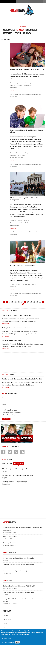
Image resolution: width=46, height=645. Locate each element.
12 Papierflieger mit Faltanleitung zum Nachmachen (18, 469)
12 (34, 302)
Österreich (13, 220)
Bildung (26, 220)
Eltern (12, 83)
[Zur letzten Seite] (23, 304)
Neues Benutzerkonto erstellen (12, 412)
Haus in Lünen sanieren (10, 536)
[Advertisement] (11, 362)
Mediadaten (7, 620)
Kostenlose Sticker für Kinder (11, 340)
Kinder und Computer (16, 157)
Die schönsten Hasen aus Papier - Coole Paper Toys (18, 592)
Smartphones (27, 85)
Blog (3, 463)
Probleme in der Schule (29, 284)
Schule (20, 220)
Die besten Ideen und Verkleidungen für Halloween (17, 475)
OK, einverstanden (8, 642)
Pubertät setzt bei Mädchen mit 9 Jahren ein (16, 315)
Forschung (19, 153)
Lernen (12, 153)
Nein (17, 642)
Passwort (5, 404)
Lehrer (18, 284)
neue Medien (22, 155)
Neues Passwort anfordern (11, 415)
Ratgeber (20, 29)
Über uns (6, 616)
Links (5, 624)
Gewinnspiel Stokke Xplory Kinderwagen (14, 481)
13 (37, 302)
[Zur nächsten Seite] (43, 302)
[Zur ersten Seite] (4, 302)
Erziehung (28, 83)
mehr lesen (5, 323)
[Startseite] (22, 15)
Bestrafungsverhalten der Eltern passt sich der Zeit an (27, 69)
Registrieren (13, 96)
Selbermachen (9, 29)
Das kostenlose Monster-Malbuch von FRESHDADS (19, 586)
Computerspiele (29, 153)
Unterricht (13, 286)
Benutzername (6, 398)
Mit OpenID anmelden (10, 410)
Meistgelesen (19, 463)
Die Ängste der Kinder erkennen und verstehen (17, 328)
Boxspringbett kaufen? (9, 543)
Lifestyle (17, 33)
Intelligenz (13, 155)
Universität (13, 223)
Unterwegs (7, 33)
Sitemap (6, 628)
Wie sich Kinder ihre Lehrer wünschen (22, 266)
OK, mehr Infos (6, 638)
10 (28, 302)
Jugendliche (19, 83)
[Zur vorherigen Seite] (7, 302)
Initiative (28, 223)
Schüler (21, 223)
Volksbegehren (14, 225)
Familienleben (31, 29)
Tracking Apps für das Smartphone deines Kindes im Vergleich (22, 379)
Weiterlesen (13, 91)
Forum (9, 463)
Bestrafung (13, 87)
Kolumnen (27, 33)
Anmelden (35, 94)
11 (31, 302)
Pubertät (12, 85)
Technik (19, 85)
